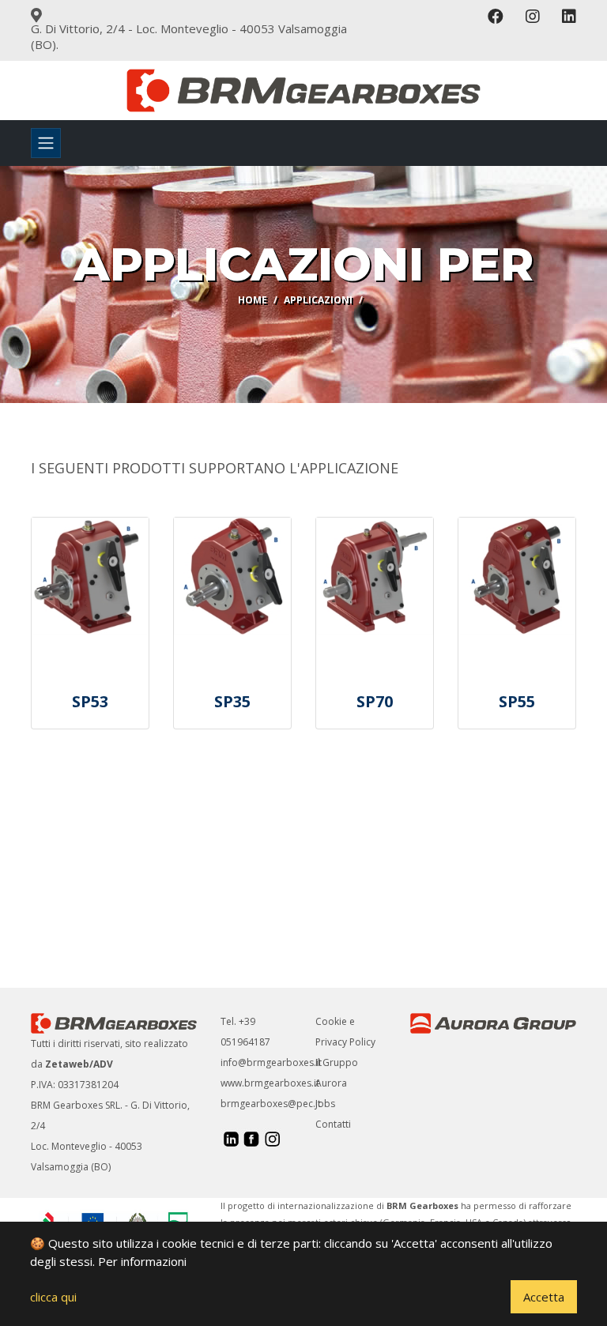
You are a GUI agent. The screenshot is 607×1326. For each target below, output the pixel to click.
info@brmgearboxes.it (271, 1062)
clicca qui (53, 1297)
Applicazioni (318, 300)
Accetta (543, 1297)
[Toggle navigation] (46, 143)
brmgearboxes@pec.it (271, 1103)
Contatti (333, 1124)
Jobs (325, 1103)
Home (252, 300)
